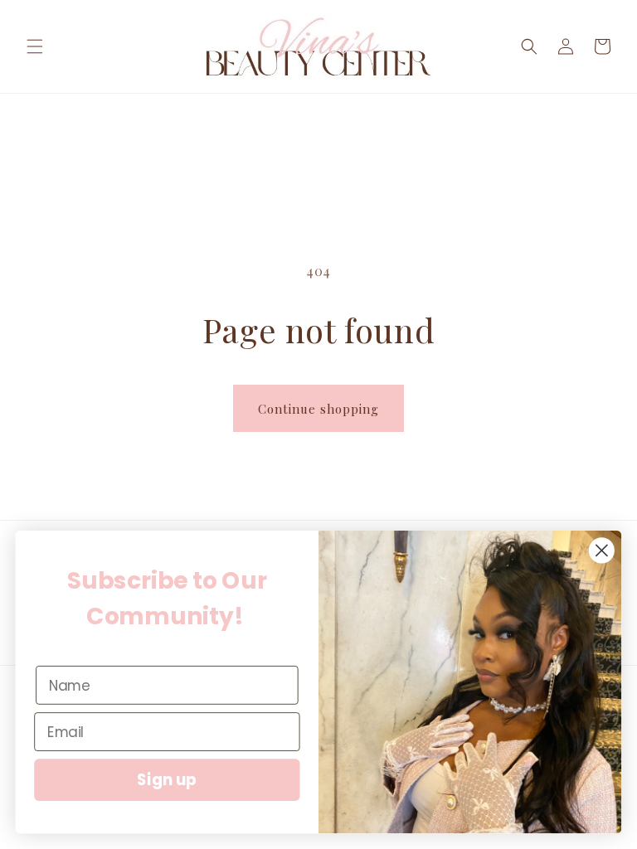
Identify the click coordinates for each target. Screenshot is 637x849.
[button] (35, 46)
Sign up (167, 780)
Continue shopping (318, 408)
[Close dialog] (601, 550)
